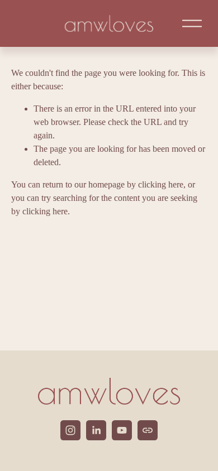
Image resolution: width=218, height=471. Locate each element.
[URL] (148, 430)
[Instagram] (70, 430)
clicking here (160, 184)
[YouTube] (122, 430)
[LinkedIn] (96, 430)
